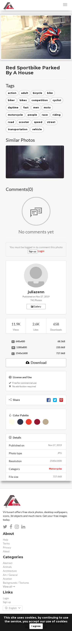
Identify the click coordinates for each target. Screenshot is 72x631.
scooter (24, 122)
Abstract (7, 563)
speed (38, 122)
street (51, 122)
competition (39, 100)
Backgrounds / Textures (16, 582)
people (32, 114)
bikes (23, 100)
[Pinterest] (61, 399)
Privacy (7, 547)
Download (38, 363)
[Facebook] (48, 399)
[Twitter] (55, 399)
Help (5, 539)
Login (41, 251)
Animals (7, 567)
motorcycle (15, 114)
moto (47, 107)
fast (25, 107)
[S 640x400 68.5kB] (8, 342)
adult (24, 93)
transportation (17, 129)
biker (11, 100)
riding (56, 114)
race (45, 114)
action (12, 93)
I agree (36, 626)
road (11, 122)
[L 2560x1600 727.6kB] (8, 353)
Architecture (10, 571)
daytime (13, 107)
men (36, 107)
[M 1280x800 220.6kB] (8, 347)
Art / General (10, 575)
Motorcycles (55, 468)
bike (50, 93)
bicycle (37, 93)
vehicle (37, 129)
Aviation (7, 578)
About (6, 551)
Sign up (32, 251)
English (12, 608)
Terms (6, 543)
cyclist (57, 100)
